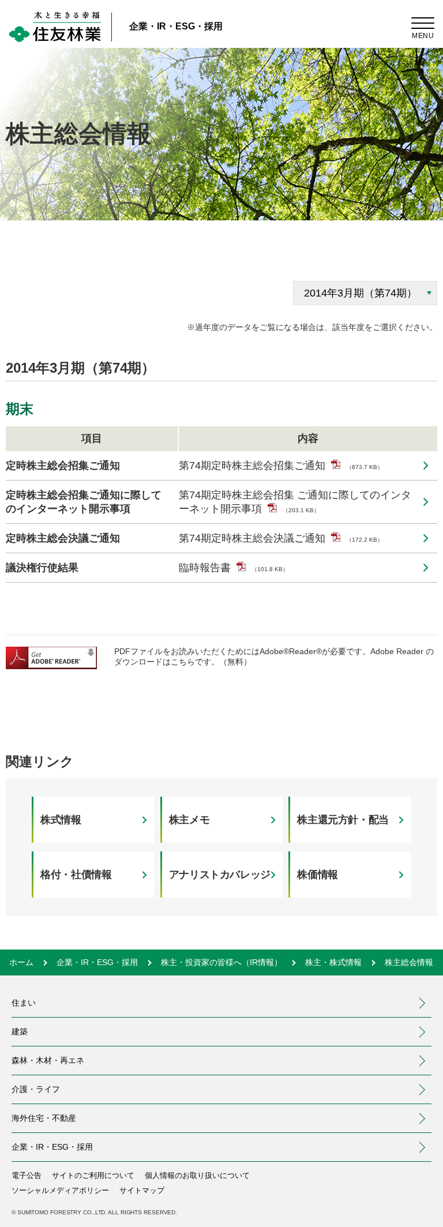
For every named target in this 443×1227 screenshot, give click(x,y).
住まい (24, 1002)
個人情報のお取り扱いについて (197, 1175)
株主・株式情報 (333, 962)
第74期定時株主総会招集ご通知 (281, 465)
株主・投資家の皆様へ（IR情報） (221, 962)
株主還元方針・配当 (343, 819)
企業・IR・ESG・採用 (176, 26)
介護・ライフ (36, 1089)
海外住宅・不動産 (88, 1118)
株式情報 (60, 819)
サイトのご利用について (93, 1175)
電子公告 (27, 1175)
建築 (20, 1031)
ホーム (21, 962)
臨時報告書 (233, 567)
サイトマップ (141, 1190)
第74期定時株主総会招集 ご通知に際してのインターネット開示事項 (295, 502)
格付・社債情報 (75, 874)
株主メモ (189, 819)
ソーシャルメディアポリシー (60, 1190)
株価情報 (317, 874)
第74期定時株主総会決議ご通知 (281, 538)
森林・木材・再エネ (48, 1060)
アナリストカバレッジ (220, 874)
